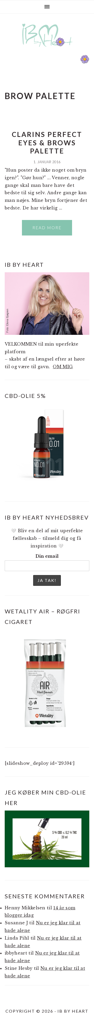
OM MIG (63, 366)
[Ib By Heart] (47, 49)
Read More (47, 227)
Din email (47, 556)
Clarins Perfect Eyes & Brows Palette (47, 142)
